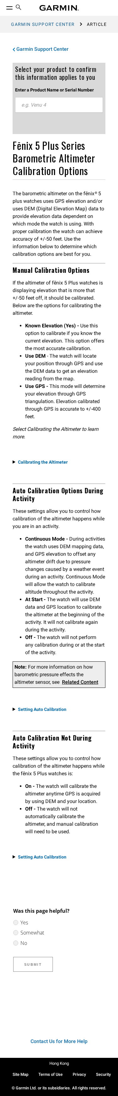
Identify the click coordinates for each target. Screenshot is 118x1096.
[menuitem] (18, 8)
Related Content (80, 682)
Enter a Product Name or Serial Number (54, 89)
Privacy (79, 1074)
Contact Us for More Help (59, 1041)
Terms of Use (50, 1074)
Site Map (20, 1074)
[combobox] (59, 105)
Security (103, 1074)
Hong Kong (59, 1063)
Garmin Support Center (43, 24)
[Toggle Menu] (4, 6)
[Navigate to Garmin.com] (59, 8)
